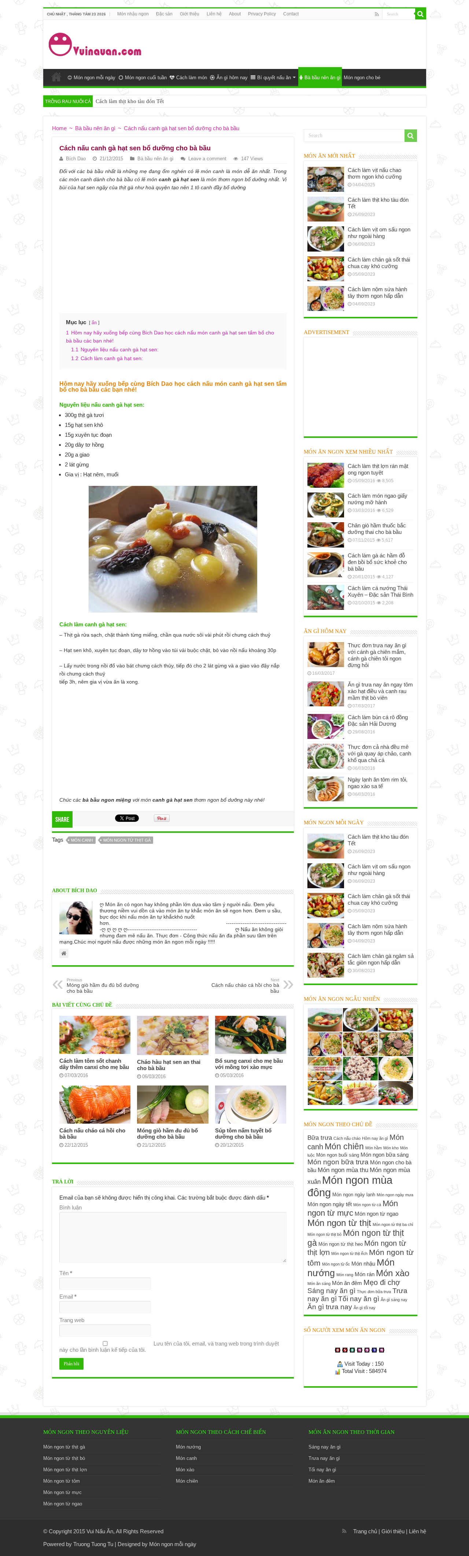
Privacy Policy (262, 14)
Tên (65, 1273)
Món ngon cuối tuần (146, 77)
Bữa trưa (319, 1137)
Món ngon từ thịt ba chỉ (393, 1224)
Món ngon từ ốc (336, 1264)
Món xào (392, 1273)
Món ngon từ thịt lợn (65, 1469)
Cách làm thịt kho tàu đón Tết (130, 101)
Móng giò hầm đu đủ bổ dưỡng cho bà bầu (103, 986)
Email (68, 1296)
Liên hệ (214, 14)
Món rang (344, 1275)
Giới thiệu (189, 14)
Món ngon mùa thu (343, 1170)
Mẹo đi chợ (381, 1282)
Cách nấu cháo (347, 1138)
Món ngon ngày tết (329, 1204)
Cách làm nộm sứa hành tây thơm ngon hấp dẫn (377, 292)
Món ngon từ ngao (376, 1214)
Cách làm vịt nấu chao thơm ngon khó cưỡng (375, 173)
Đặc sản (164, 14)
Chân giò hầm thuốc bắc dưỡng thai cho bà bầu (377, 528)
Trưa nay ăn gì (324, 1458)
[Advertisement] (287, 43)
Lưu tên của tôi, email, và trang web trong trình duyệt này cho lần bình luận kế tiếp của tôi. (169, 1346)
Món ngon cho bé (362, 77)
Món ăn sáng (318, 1283)
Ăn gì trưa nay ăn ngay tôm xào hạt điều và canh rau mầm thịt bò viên (380, 691)
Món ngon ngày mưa (395, 1195)
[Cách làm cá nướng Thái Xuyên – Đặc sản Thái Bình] (325, 597)
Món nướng (188, 1447)
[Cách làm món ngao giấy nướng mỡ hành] (325, 505)
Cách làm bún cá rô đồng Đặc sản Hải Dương (378, 720)
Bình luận (70, 1207)
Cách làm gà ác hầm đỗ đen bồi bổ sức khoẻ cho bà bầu (377, 562)
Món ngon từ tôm (61, 1481)
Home (56, 76)
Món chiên (344, 1146)
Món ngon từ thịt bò (324, 1234)
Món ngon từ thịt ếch (349, 1253)
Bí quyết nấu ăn (274, 77)
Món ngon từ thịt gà (127, 840)
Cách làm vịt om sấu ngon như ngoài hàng (379, 232)
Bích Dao (76, 158)
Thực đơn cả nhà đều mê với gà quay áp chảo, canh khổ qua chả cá (379, 753)
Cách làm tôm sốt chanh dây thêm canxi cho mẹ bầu (94, 1064)
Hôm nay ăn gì (375, 1138)
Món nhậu (363, 1263)
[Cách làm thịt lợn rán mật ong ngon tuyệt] (325, 475)
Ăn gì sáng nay (394, 1299)
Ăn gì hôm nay (232, 77)
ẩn (94, 322)
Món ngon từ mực (352, 1208)
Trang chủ (365, 1531)
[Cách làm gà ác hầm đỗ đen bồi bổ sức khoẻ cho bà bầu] (325, 564)
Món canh (82, 840)
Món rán (364, 1274)
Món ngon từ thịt (339, 1223)
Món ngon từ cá (367, 1204)
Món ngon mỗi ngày (94, 77)
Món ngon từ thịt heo (340, 1244)
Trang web (71, 1320)
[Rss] (377, 14)
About (235, 14)
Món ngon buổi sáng (337, 1155)
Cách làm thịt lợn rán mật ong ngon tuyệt (378, 469)
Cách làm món (191, 77)
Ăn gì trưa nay (329, 1307)
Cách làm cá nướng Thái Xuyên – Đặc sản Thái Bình (380, 591)
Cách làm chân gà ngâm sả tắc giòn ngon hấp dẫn (381, 959)
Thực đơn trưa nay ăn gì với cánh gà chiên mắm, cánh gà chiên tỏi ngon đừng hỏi (377, 655)
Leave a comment (207, 158)
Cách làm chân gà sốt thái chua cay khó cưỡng (379, 262)
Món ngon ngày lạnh (353, 1194)
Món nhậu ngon (133, 14)
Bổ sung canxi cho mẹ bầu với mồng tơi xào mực (249, 1064)
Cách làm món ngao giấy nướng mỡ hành (377, 499)
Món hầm (373, 1148)
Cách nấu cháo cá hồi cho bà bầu (245, 986)
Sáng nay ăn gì (331, 1291)
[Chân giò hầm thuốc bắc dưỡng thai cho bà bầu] (325, 534)
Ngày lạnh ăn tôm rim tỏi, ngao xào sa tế (377, 782)
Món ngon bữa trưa (338, 1162)
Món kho (391, 1148)
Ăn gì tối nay (365, 1308)
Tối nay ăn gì (358, 1299)
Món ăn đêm (347, 1283)
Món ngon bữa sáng (385, 1155)
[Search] (420, 13)
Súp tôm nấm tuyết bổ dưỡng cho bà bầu (243, 1133)
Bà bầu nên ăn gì (322, 77)
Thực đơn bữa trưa (374, 1291)
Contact (291, 14)
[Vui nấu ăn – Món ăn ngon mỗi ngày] (95, 43)
